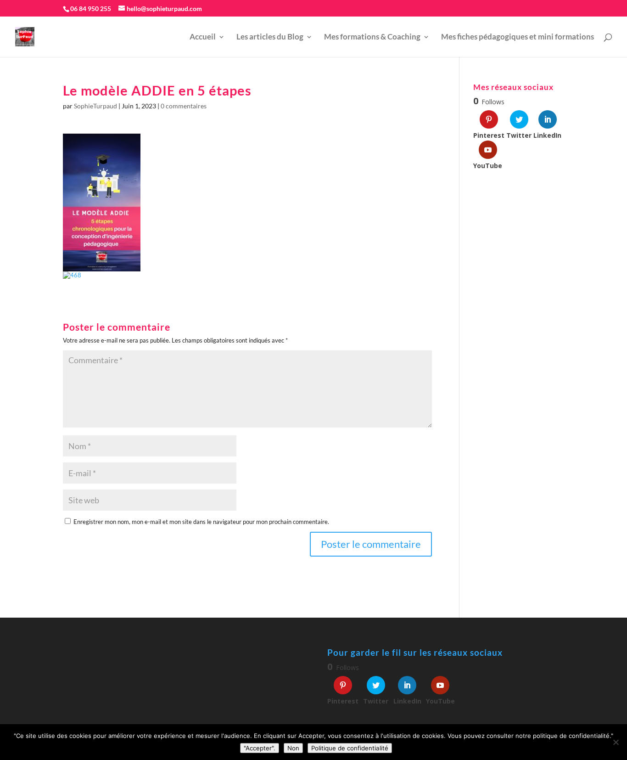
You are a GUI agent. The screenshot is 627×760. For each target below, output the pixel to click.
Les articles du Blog (269, 37)
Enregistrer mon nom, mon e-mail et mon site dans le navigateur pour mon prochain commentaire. (201, 521)
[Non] (615, 742)
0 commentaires (184, 106)
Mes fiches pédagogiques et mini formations (517, 37)
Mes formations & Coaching (372, 37)
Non (293, 748)
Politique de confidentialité (349, 748)
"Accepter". (259, 748)
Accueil (203, 37)
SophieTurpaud (95, 106)
